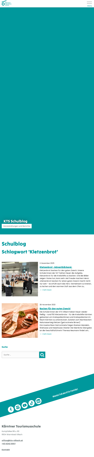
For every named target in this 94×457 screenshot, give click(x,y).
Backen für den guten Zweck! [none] (55, 308)
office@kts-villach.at (12, 440)
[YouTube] (24, 405)
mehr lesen (47, 290)
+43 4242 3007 (9, 443)
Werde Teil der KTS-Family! (65, 393)
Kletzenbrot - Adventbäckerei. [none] (56, 267)
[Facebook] (11, 409)
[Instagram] (18, 407)
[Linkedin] (38, 401)
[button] (89, 3)
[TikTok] (31, 403)
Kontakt (6, 449)
